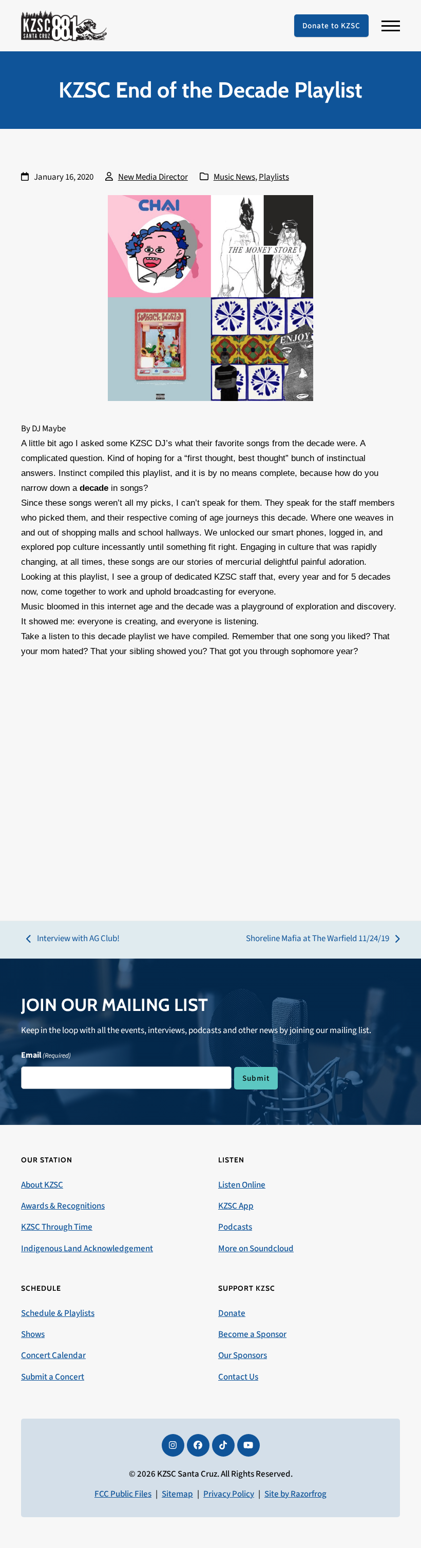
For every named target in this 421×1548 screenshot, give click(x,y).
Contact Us (238, 1377)
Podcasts (235, 1227)
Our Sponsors (242, 1355)
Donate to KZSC (331, 25)
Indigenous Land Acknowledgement (87, 1249)
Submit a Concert (52, 1377)
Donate (231, 1313)
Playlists (274, 177)
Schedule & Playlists (57, 1313)
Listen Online (241, 1185)
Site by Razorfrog (295, 1494)
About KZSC (42, 1185)
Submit (256, 1078)
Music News (234, 177)
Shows (33, 1334)
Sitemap (177, 1494)
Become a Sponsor (252, 1334)
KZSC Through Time (56, 1227)
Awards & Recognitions (63, 1206)
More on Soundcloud (256, 1249)
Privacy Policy (228, 1494)
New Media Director (153, 177)
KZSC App (236, 1206)
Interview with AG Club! (73, 939)
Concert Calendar (53, 1355)
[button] (390, 26)
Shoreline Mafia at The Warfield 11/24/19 (317, 939)
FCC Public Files (122, 1494)
